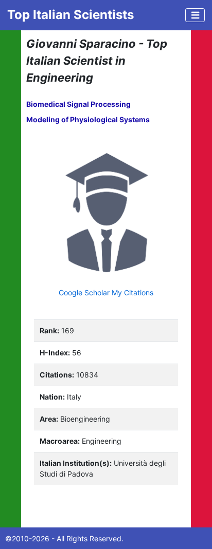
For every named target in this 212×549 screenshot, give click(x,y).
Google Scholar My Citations (106, 292)
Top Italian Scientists (70, 14)
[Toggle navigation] (195, 15)
